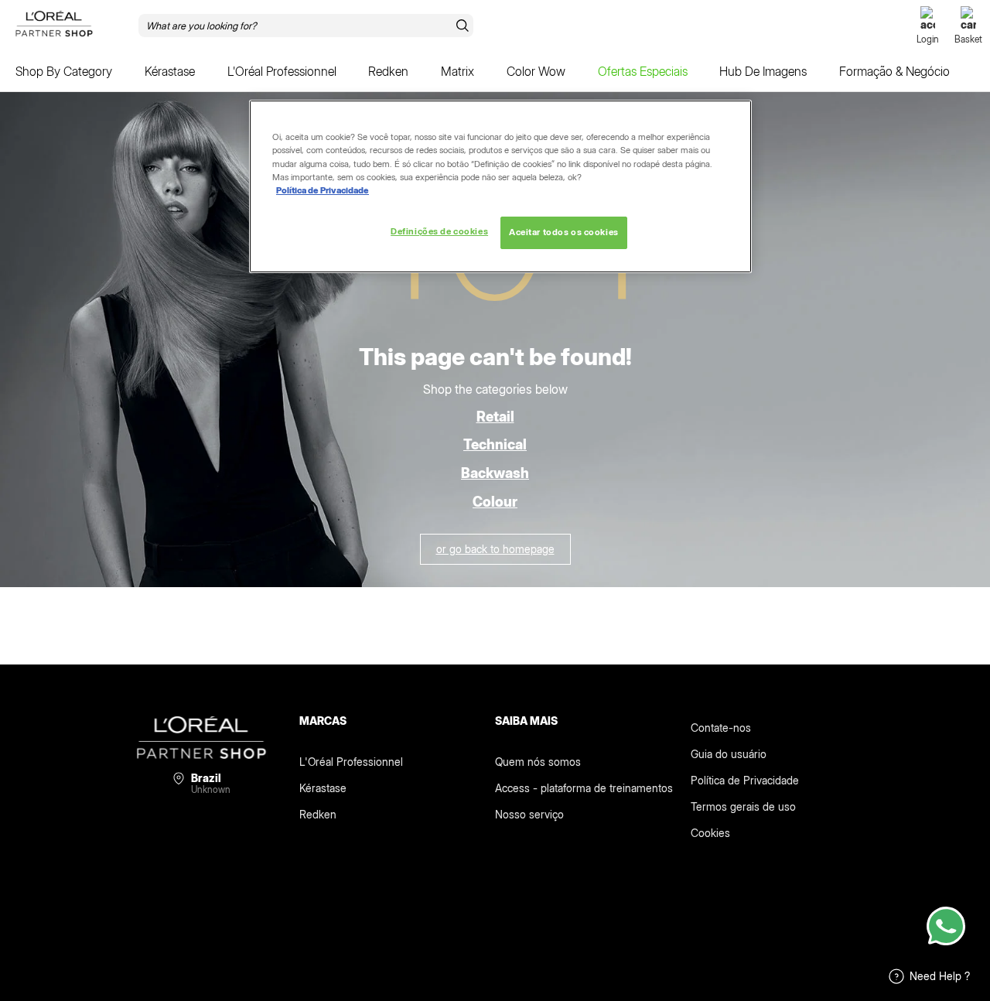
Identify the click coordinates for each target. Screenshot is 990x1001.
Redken (317, 814)
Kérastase (322, 787)
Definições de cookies (439, 231)
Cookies (710, 832)
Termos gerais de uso (743, 806)
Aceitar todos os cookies (564, 232)
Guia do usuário (728, 753)
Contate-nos (721, 727)
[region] (500, 186)
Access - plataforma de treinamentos (584, 787)
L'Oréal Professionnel (351, 761)
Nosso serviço (529, 814)
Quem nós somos (538, 761)
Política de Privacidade (745, 780)
